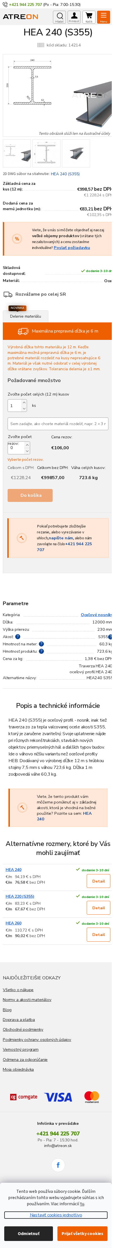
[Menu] (103, 17)
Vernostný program (21, 1049)
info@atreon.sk (58, 1145)
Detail (98, 881)
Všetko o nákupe (18, 990)
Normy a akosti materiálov (27, 999)
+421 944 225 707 (58, 1133)
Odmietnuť (28, 1234)
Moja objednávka (18, 1069)
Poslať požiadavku (72, 247)
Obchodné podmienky (23, 1029)
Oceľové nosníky (97, 615)
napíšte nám (61, 538)
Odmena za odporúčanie (25, 1059)
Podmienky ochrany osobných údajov (37, 1039)
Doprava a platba (19, 1019)
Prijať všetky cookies (82, 1234)
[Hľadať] (59, 17)
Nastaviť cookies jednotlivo (56, 1215)
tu (82, 1204)
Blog (7, 1010)
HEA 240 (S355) (65, 174)
